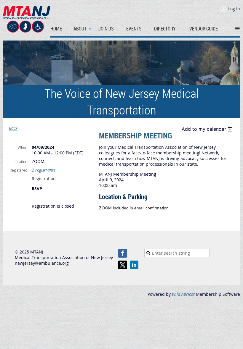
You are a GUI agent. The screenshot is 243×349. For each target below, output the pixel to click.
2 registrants (43, 170)
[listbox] (208, 129)
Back (13, 128)
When (22, 147)
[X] (122, 265)
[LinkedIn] (134, 265)
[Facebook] (122, 253)
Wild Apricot (183, 294)
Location (20, 161)
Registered (18, 170)
